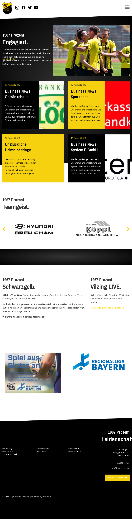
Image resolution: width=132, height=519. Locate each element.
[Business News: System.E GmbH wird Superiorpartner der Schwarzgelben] (117, 166)
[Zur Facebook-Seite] (23, 8)
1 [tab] (4, 60)
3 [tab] (10, 60)
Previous (4, 229)
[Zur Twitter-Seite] (30, 8)
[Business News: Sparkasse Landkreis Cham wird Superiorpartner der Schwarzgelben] (117, 113)
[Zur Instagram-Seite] (17, 8)
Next (128, 229)
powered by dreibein (40, 496)
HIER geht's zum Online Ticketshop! (107, 307)
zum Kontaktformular (117, 477)
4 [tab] (13, 60)
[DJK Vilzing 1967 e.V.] (7, 8)
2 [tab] (7, 60)
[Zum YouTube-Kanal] (36, 8)
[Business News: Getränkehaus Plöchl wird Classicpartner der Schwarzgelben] (51, 113)
